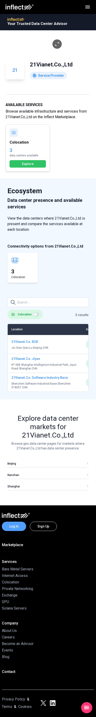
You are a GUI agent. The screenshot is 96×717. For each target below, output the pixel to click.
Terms (7, 706)
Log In (14, 526)
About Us (9, 630)
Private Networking (17, 588)
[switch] (36, 314)
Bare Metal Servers (17, 569)
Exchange (9, 595)
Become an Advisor (18, 643)
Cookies (25, 706)
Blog (5, 657)
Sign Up (43, 526)
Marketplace (12, 545)
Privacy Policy (13, 699)
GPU (5, 602)
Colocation (10, 582)
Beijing (11, 463)
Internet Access (15, 575)
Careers (8, 637)
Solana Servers (14, 608)
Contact (8, 671)
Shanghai (13, 486)
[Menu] (87, 7)
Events (7, 650)
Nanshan (13, 475)
